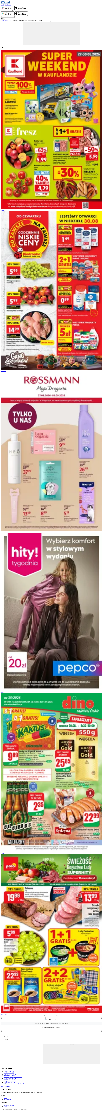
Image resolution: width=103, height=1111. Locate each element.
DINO (2, 853)
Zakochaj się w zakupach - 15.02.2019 (13, 1077)
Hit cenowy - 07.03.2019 (10, 1074)
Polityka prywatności (9, 1105)
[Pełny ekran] (57, 1019)
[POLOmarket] (51, 1013)
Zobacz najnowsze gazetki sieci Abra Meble (57, 1023)
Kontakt (9, 5)
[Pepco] (51, 691)
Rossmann (3, 531)
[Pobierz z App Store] (21, 9)
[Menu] (4, 19)
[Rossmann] (51, 530)
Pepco (2, 692)
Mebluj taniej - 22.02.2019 (10, 1075)
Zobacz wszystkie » (5, 1086)
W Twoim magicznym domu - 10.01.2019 (14, 1083)
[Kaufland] (51, 208)
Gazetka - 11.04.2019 (9, 1073)
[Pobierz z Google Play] (7, 9)
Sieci (6, 5)
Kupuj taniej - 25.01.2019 (10, 1081)
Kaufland (3, 210)
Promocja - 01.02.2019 (9, 1079)
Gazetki (2, 5)
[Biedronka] (51, 369)
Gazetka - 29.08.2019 (9, 1071)
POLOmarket (4, 1014)
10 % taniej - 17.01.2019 (9, 1082)
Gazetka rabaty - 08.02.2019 (10, 1078)
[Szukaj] (2, 19)
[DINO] (51, 852)
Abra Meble (8, 20)
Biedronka (16, 10)
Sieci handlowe (7, 1099)
